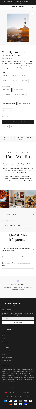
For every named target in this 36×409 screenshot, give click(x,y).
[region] (18, 138)
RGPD (3, 339)
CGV (3, 336)
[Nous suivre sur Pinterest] (12, 387)
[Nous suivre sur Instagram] (7, 387)
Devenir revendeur (7, 360)
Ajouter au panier (18, 122)
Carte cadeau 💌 (7, 357)
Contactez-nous (6, 342)
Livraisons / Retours (7, 333)
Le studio (4, 354)
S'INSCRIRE (18, 322)
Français (26, 392)
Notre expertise (6, 351)
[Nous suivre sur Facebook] (3, 387)
